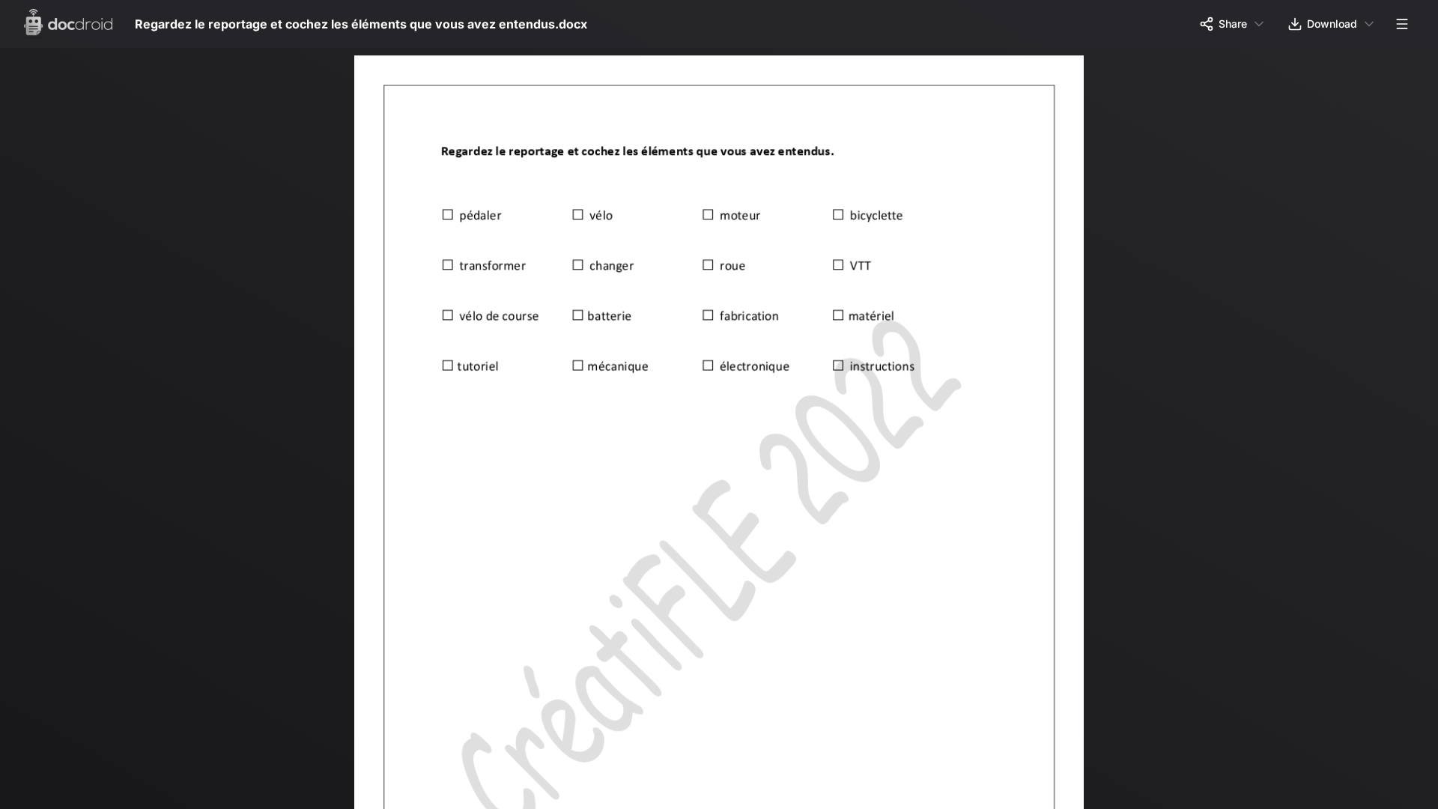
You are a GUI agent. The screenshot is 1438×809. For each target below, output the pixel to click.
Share (1233, 23)
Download (1332, 23)
